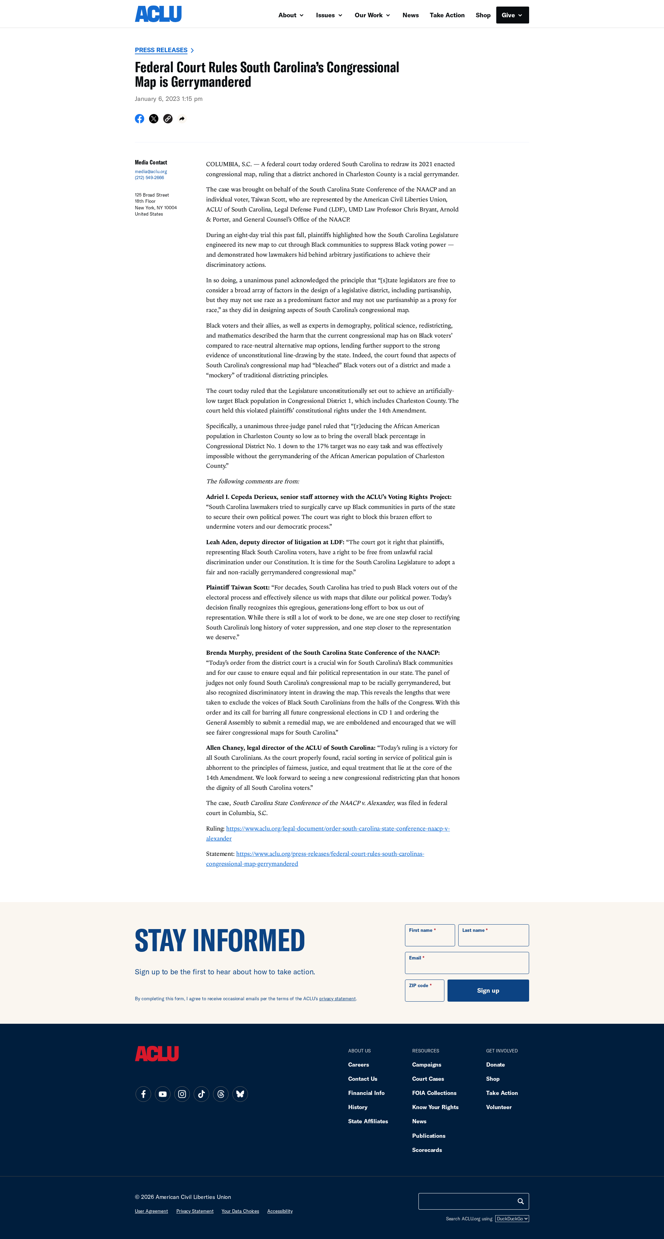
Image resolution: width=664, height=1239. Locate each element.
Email (415, 958)
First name (420, 930)
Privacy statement (195, 1211)
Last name (473, 930)
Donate (495, 1064)
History (357, 1107)
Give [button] (509, 15)
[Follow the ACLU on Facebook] (143, 1094)
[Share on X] (153, 121)
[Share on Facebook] (139, 121)
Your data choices (240, 1211)
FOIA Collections (434, 1092)
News (411, 15)
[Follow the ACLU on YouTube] (162, 1094)
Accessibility (280, 1211)
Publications (428, 1135)
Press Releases (161, 50)
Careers (358, 1064)
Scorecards (427, 1149)
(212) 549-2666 (149, 177)
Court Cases (428, 1078)
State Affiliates (368, 1121)
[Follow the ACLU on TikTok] (201, 1094)
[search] (521, 1201)
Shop (483, 15)
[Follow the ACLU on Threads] (220, 1094)
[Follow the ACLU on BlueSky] (240, 1094)
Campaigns (426, 1064)
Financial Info (366, 1092)
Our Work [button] (370, 15)
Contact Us (362, 1078)
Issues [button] (326, 15)
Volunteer (499, 1107)
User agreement (151, 1211)
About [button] (288, 15)
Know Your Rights (435, 1107)
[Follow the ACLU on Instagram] (182, 1094)
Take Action (447, 15)
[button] (168, 119)
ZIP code (418, 985)
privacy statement (337, 998)
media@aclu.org (151, 171)
